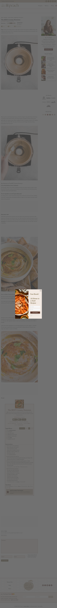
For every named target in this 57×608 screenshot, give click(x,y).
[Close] (41, 290)
